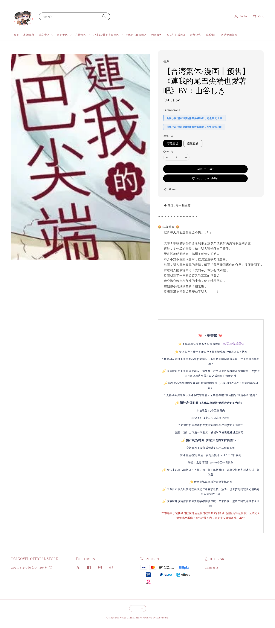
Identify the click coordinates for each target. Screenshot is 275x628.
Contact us (212, 567)
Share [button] (172, 189)
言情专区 (80, 34)
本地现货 (28, 34)
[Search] (104, 16)
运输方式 (168, 135)
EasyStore (162, 617)
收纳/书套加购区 (136, 34)
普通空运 (172, 143)
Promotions (171, 110)
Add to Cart (205, 169)
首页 (16, 34)
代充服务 (156, 34)
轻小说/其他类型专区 (106, 34)
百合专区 (62, 34)
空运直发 (192, 143)
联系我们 (211, 34)
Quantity (168, 151)
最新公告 (195, 34)
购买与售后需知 (176, 34)
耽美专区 (44, 34)
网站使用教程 (229, 34)
